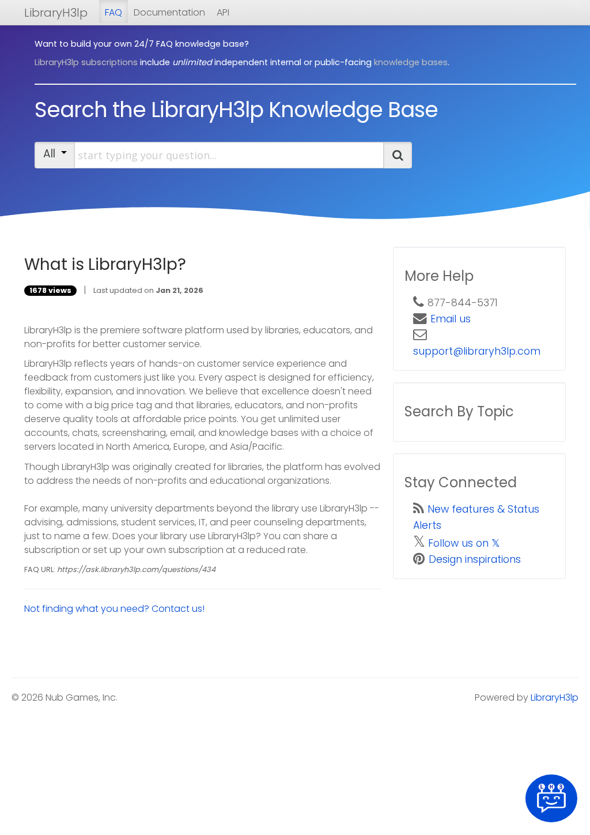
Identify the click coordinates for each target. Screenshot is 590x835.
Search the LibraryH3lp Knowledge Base (236, 110)
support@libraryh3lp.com (476, 351)
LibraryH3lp (56, 13)
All (52, 153)
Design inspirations (475, 559)
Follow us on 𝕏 (464, 543)
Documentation (169, 12)
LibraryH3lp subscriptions (86, 62)
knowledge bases (411, 62)
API (223, 12)
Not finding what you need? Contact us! (114, 608)
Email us (450, 319)
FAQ (113, 12)
